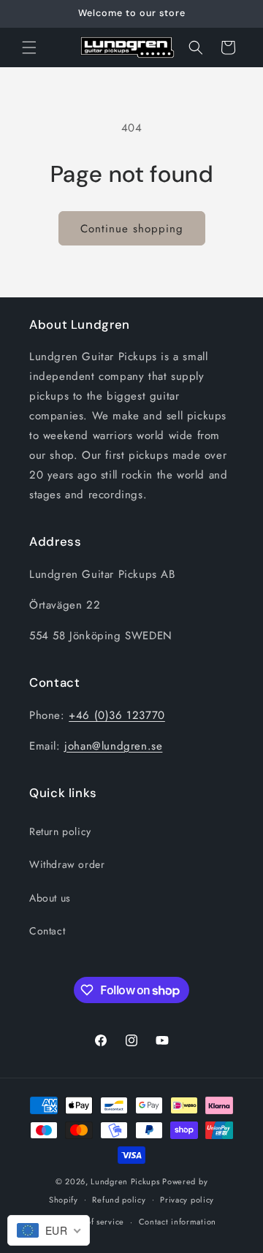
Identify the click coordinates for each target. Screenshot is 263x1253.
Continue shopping (131, 229)
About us (50, 898)
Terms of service (92, 1221)
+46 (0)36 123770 (117, 715)
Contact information (177, 1221)
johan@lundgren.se (113, 746)
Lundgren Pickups (125, 1181)
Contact (47, 930)
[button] (29, 47)
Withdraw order (66, 864)
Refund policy (118, 1200)
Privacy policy (187, 1200)
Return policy (60, 831)
